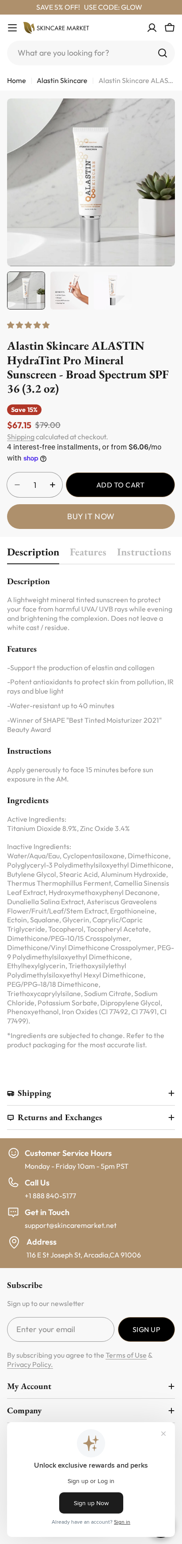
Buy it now (90, 516)
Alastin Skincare (62, 80)
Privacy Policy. (30, 1364)
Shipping (20, 436)
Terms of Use (126, 1355)
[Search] (162, 53)
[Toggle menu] (12, 28)
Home (16, 80)
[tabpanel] (91, 812)
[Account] (152, 28)
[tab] (33, 554)
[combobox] (91, 53)
